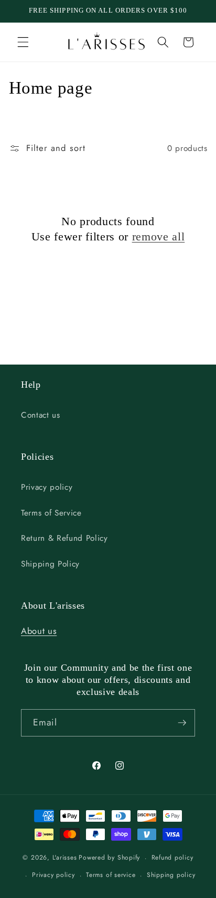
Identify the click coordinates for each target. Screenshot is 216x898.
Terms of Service (51, 513)
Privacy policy (46, 487)
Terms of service (110, 875)
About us (39, 630)
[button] (23, 42)
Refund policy (172, 857)
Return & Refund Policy (64, 538)
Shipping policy (171, 875)
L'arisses (64, 858)
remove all (158, 236)
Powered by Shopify (109, 858)
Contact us (40, 415)
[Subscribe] (182, 722)
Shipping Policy (50, 564)
